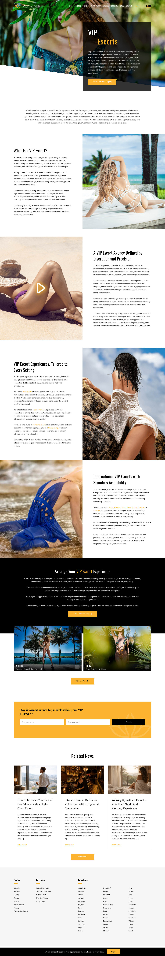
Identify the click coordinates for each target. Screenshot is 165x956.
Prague (131, 898)
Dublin (80, 931)
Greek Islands (108, 904)
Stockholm (132, 911)
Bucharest (81, 914)
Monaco (117, 507)
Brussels (96, 510)
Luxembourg (107, 921)
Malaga (105, 927)
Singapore (132, 908)
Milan (131, 888)
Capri (80, 918)
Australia (81, 898)
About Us (78, 6)
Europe (105, 891)
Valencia (131, 921)
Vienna (131, 927)
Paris (111, 507)
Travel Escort (96, 6)
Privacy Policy (19, 904)
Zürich (131, 931)
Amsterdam (82, 888)
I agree (113, 951)
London (141, 507)
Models (86, 6)
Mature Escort (41, 894)
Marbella (106, 931)
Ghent (105, 901)
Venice (131, 924)
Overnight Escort (42, 898)
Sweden (131, 914)
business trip (53, 427)
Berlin (80, 908)
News (122, 6)
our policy (95, 951)
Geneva (105, 898)
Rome (128, 507)
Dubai (134, 507)
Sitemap (16, 908)
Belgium (81, 904)
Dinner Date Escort (42, 888)
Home (70, 6)
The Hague (132, 918)
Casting (106, 6)
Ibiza (123, 507)
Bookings (114, 6)
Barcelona (81, 901)
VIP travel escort (39, 424)
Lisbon (105, 914)
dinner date (27, 391)
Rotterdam (132, 904)
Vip (138, 6)
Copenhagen (82, 924)
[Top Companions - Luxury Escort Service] (28, 6)
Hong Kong (107, 908)
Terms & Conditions (21, 911)
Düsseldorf (107, 888)
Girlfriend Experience (43, 891)
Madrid (105, 924)
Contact (129, 6)
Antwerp (81, 891)
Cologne (81, 921)
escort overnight (38, 409)
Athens (80, 894)
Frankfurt (106, 894)
